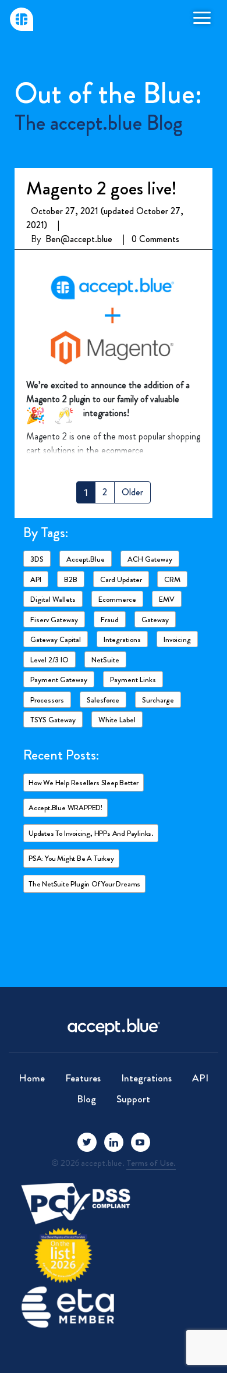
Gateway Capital (55, 639)
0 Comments (155, 239)
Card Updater (121, 579)
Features (83, 1078)
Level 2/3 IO (49, 659)
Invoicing (177, 639)
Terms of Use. (151, 1162)
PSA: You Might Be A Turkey (71, 858)
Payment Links (133, 679)
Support (133, 1099)
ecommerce (117, 599)
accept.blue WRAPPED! (65, 807)
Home (32, 1078)
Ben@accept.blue (78, 239)
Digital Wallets (53, 599)
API (35, 579)
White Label (117, 719)
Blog (86, 1099)
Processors (47, 699)
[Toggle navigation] (202, 17)
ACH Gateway (149, 559)
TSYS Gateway (53, 719)
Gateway (155, 619)
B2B (70, 579)
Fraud (110, 619)
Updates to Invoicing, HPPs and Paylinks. (91, 833)
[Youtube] (140, 1142)
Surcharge (158, 699)
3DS (37, 559)
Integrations (122, 639)
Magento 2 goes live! (101, 188)
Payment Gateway (58, 679)
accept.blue (85, 559)
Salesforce (103, 699)
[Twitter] (87, 1142)
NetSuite (105, 659)
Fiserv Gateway (54, 619)
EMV (167, 599)
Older (132, 492)
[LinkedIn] (113, 1142)
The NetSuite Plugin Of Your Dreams (84, 883)
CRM (172, 579)
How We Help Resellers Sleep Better (84, 782)
